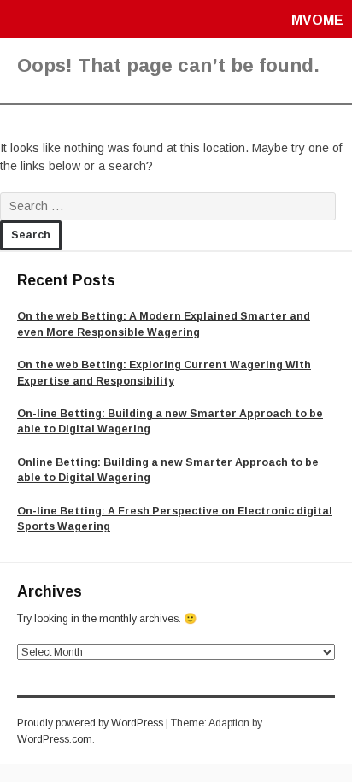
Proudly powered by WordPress (90, 723)
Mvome (317, 20)
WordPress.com (54, 739)
